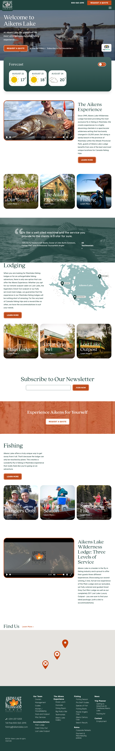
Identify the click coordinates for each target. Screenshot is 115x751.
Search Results (82, 723)
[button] (65, 644)
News (97, 696)
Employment (101, 721)
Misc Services (40, 717)
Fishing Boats (81, 709)
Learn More (87, 160)
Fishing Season (82, 699)
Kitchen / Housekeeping (40, 710)
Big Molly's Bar (61, 711)
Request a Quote (99, 3)
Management (40, 702)
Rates (77, 727)
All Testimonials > (87, 245)
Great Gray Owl (41, 728)
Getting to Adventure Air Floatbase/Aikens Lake (103, 707)
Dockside (59, 705)
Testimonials (60, 714)
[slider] (28, 137)
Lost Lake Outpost (42, 731)
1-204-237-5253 (14, 719)
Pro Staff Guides (82, 702)
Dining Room (60, 708)
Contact (98, 718)
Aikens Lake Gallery (60, 719)
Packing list (100, 714)
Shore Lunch (60, 702)
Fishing (77, 696)
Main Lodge (39, 725)
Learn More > (28, 626)
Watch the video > (37, 48)
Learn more (13, 315)
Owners (38, 699)
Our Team (37, 696)
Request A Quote (57, 421)
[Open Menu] (110, 8)
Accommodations (41, 722)
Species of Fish (82, 705)
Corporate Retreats (83, 730)
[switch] (102, 64)
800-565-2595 (77, 3)
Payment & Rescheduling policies (81, 735)
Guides (38, 705)
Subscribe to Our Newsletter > (60, 48)
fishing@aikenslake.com (16, 727)
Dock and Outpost (42, 714)
